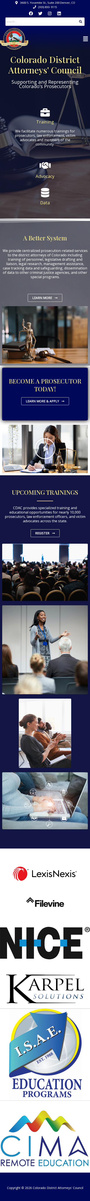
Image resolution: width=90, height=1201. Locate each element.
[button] (85, 38)
